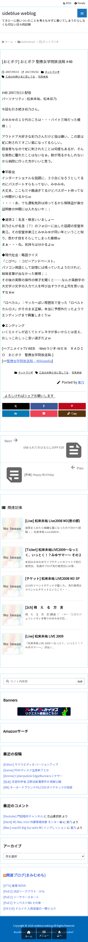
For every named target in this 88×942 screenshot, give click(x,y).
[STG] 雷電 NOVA (14, 885)
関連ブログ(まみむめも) (26, 875)
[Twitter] (16, 406)
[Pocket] (44, 413)
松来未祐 (43, 76)
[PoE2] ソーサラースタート (21, 897)
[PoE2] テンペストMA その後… (23, 903)
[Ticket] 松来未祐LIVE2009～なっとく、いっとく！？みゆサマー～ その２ (53, 552)
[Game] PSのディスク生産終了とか (26, 770)
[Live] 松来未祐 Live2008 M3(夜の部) (52, 520)
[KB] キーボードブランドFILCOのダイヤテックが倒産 (37, 787)
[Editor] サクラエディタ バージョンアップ (30, 764)
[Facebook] (44, 406)
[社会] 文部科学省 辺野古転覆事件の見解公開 (32, 782)
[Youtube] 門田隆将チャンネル (23, 816)
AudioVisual (28, 42)
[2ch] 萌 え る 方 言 (44, 607)
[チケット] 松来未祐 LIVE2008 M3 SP (52, 578)
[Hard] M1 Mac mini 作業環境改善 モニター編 (32, 822)
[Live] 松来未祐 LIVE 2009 (44, 636)
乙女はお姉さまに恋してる (20, 76)
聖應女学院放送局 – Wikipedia (29, 360)
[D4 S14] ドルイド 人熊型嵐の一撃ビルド (29, 908)
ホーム (9, 42)
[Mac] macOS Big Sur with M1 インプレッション (34, 828)
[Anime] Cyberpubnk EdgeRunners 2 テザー (33, 776)
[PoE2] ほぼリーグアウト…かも (24, 891)
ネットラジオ (51, 42)
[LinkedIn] (15, 413)
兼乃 (81, 382)
